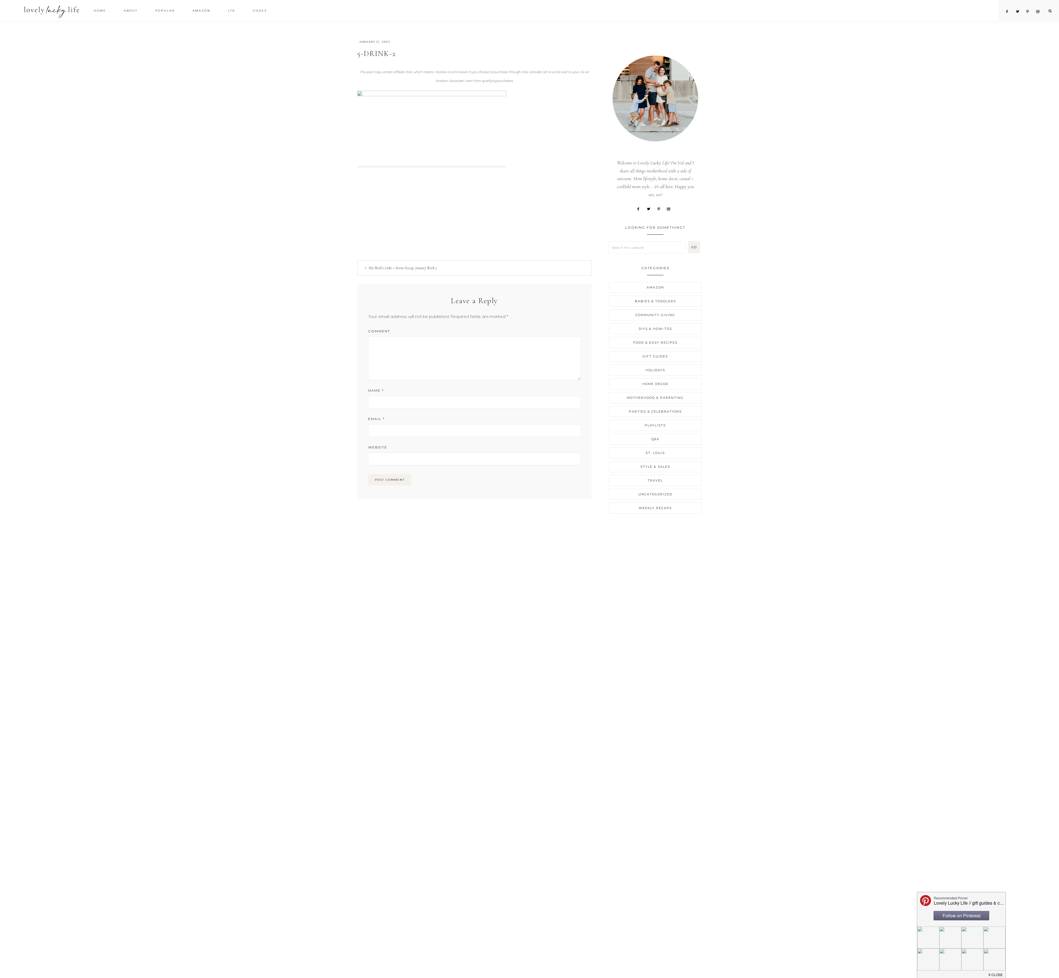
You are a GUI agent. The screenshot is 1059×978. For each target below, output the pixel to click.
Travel (655, 480)
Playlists (655, 425)
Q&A (655, 439)
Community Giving (655, 315)
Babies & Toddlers (655, 301)
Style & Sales (655, 467)
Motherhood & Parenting (655, 398)
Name (376, 390)
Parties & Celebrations (655, 411)
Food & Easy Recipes (655, 342)
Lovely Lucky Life (52, 11)
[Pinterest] (660, 208)
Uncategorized (655, 494)
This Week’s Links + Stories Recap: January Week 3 (402, 268)
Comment (379, 331)
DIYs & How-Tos (655, 329)
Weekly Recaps (655, 508)
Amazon (655, 287)
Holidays (655, 370)
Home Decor (655, 384)
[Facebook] (640, 208)
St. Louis (655, 453)
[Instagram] (670, 208)
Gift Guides (655, 356)
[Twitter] (650, 208)
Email (376, 419)
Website (377, 447)
